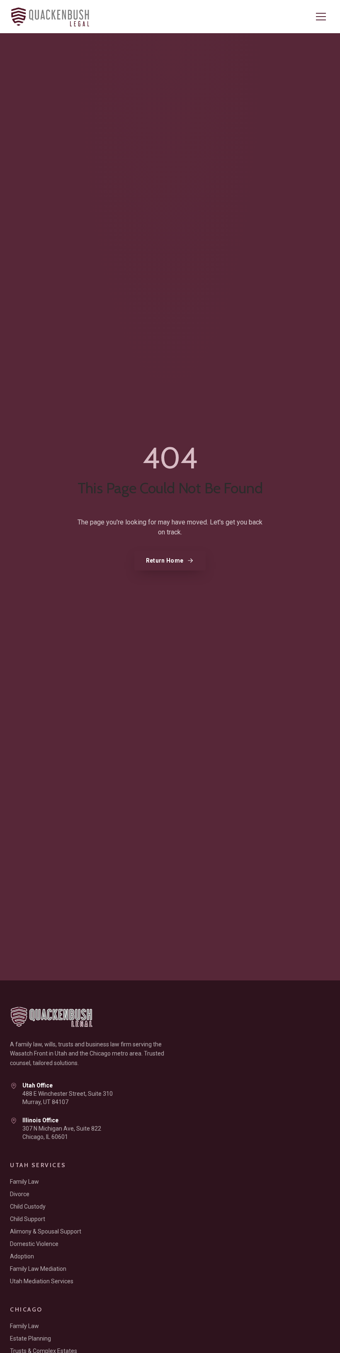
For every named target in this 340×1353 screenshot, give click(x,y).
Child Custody (28, 1206)
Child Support (27, 1219)
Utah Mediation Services (41, 1281)
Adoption (22, 1256)
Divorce (19, 1194)
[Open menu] (321, 16)
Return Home (165, 560)
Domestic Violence (34, 1244)
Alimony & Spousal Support (45, 1231)
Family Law (24, 1181)
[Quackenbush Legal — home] (53, 17)
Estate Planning (30, 1338)
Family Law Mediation (38, 1268)
